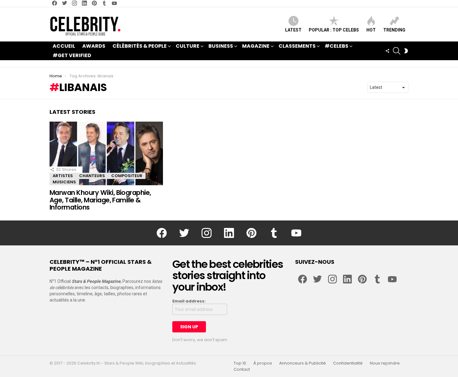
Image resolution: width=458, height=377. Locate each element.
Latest (293, 29)
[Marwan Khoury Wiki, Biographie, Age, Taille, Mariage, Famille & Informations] (106, 154)
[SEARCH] (396, 51)
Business (220, 46)
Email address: (189, 301)
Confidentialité (348, 363)
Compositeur (126, 176)
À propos (262, 363)
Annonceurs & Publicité (302, 363)
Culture (187, 46)
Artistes (63, 176)
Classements (297, 46)
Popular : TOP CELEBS (334, 29)
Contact (242, 369)
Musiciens (64, 182)
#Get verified (72, 55)
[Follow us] (387, 51)
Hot (371, 29)
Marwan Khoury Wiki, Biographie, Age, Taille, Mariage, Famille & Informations (100, 200)
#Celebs (336, 46)
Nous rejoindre (385, 363)
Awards (93, 46)
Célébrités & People (139, 46)
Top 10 (240, 363)
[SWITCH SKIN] (405, 51)
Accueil (64, 46)
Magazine (256, 46)
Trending (394, 29)
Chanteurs (92, 176)
